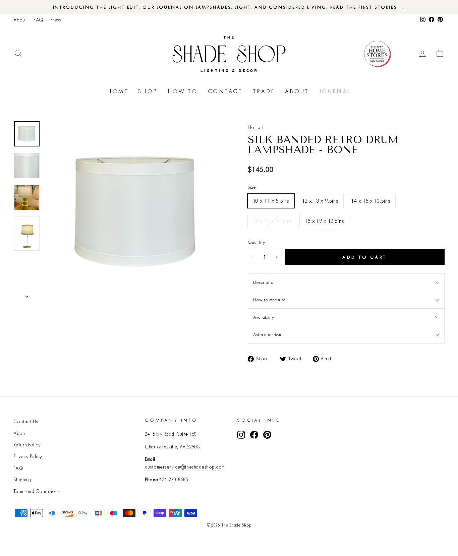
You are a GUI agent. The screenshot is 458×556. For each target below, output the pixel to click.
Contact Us (25, 422)
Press (55, 20)
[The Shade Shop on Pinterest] (267, 434)
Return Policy (27, 445)
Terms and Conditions (36, 491)
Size (252, 187)
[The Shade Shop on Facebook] (254, 434)
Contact (225, 91)
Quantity (256, 242)
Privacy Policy (27, 456)
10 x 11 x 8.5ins (271, 200)
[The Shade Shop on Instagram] (241, 434)
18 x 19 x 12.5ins (324, 220)
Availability (263, 317)
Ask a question (267, 334)
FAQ (38, 20)
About (20, 20)
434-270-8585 (173, 480)
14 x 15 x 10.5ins (370, 200)
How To (183, 91)
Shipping (22, 480)
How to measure (269, 299)
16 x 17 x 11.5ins (272, 220)
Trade (264, 91)
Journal (335, 91)
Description (264, 282)
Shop (147, 91)
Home (117, 91)
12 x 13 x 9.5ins (320, 200)
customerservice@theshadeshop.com (185, 467)
